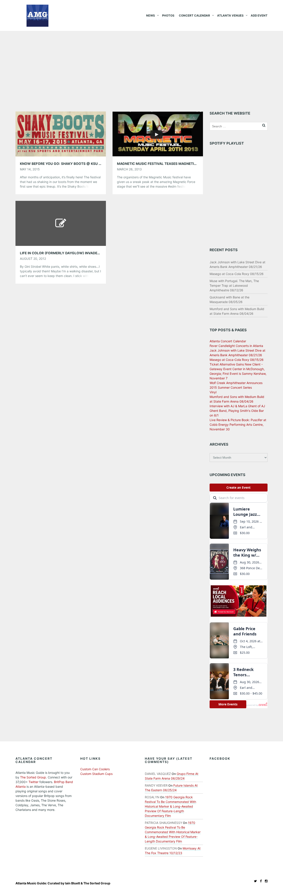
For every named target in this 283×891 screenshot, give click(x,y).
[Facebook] (260, 881)
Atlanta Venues (230, 15)
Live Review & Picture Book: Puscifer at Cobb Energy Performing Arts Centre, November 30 (238, 424)
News (150, 15)
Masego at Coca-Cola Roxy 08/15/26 (237, 274)
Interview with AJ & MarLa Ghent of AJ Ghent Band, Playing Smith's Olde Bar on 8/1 (237, 410)
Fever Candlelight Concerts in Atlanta (236, 346)
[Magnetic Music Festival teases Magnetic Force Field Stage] (158, 134)
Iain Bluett (72, 883)
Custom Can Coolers (95, 769)
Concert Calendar (194, 15)
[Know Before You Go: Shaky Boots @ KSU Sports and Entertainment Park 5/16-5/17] (60, 134)
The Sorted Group (33, 777)
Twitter (33, 782)
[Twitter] (254, 881)
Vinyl (213, 392)
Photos (168, 15)
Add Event (259, 15)
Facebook (220, 758)
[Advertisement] (141, 64)
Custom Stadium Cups (96, 774)
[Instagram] (265, 881)
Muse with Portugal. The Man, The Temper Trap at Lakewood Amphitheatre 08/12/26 (234, 285)
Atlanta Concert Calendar (228, 341)
